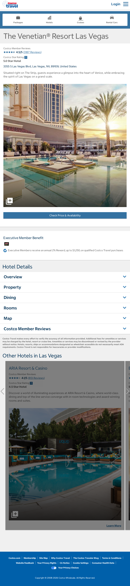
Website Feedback (25, 563)
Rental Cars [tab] (111, 22)
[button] (65, 145)
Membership (30, 558)
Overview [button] (13, 276)
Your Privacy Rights (46, 563)
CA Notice (65, 563)
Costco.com (14, 558)
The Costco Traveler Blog (86, 558)
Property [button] (12, 287)
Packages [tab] (18, 22)
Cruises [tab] (80, 22)
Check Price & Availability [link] (75, 215)
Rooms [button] (10, 307)
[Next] (127, 391)
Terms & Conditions (111, 558)
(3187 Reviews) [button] (32, 52)
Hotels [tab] (49, 22)
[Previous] (2, 391)
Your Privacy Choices (68, 567)
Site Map (43, 558)
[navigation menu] (125, 4)
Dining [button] (10, 297)
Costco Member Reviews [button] (27, 328)
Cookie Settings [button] (81, 563)
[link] (25, 57)
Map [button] (8, 318)
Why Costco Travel (60, 558)
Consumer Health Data (103, 563)
